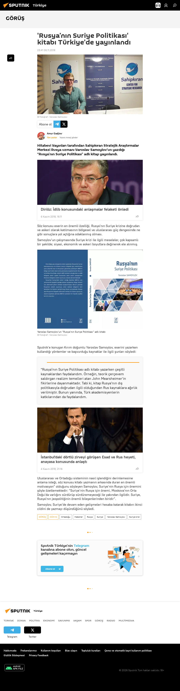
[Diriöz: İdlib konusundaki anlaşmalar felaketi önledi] (90, 182)
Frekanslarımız (29, 650)
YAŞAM (77, 620)
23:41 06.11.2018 (46, 50)
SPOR (88, 620)
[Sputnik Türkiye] (17, 8)
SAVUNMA (64, 620)
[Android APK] (14, 668)
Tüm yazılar (52, 137)
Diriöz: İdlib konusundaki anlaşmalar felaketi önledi (85, 209)
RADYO (111, 620)
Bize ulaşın (71, 650)
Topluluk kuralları (90, 650)
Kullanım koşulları (51, 650)
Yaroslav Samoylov (116, 517)
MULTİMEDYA (126, 620)
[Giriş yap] (165, 5)
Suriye (100, 517)
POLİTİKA (34, 620)
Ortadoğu (65, 517)
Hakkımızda (10, 650)
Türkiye (9, 620)
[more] (137, 216)
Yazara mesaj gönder (69, 137)
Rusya (90, 517)
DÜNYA (53, 517)
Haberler (79, 517)
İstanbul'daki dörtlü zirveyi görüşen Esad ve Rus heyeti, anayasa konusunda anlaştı (88, 459)
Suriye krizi (134, 517)
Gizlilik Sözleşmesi (14, 655)
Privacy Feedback (38, 655)
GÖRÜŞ (42, 517)
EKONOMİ (49, 620)
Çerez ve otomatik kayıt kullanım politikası (128, 650)
